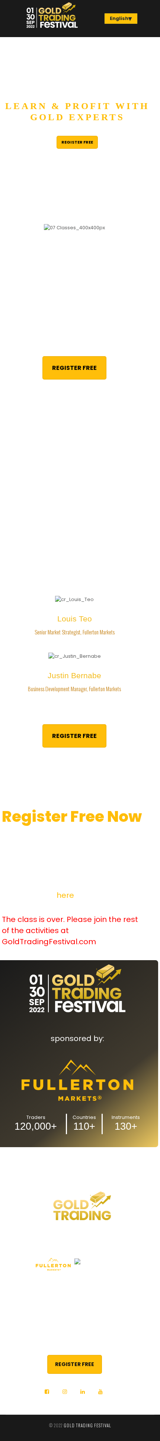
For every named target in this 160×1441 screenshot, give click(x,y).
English (119, 18)
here (65, 895)
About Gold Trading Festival (80, 1285)
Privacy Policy (80, 1297)
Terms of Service (80, 1309)
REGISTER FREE (77, 142)
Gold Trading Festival (87, 1425)
